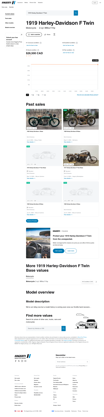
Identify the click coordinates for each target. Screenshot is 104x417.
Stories (55, 397)
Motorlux (55, 386)
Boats (16, 394)
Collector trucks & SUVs (20, 390)
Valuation (36, 380)
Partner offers (37, 382)
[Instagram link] (22, 361)
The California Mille (57, 382)
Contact (74, 388)
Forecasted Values (19, 340)
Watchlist (11, 7)
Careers (74, 384)
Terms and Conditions (60, 367)
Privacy (74, 399)
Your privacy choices (58, 411)
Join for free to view (32, 45)
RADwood (55, 388)
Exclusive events (38, 386)
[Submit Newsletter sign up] (87, 362)
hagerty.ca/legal (68, 340)
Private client (18, 397)
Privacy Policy (82, 365)
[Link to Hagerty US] (15, 411)
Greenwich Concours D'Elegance (61, 384)
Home (74, 378)
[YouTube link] (25, 361)
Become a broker (19, 403)
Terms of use (85, 411)
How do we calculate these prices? (87, 95)
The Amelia (55, 380)
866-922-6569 (37, 394)
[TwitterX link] (18, 361)
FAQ (74, 397)
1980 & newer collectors (20, 386)
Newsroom (75, 386)
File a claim (17, 380)
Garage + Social (57, 405)
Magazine (36, 384)
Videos (54, 394)
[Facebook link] (15, 361)
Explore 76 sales (32, 220)
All (54, 399)
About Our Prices (82, 337)
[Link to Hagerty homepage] (23, 356)
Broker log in (18, 405)
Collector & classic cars (20, 388)
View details (30, 142)
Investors (75, 390)
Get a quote (58, 250)
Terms (74, 401)
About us (75, 380)
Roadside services (38, 392)
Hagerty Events (57, 378)
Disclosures (74, 411)
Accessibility (67, 411)
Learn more (71, 250)
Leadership (75, 382)
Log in (95, 2)
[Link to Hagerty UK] (22, 411)
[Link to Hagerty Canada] (19, 411)
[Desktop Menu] (100, 2)
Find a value (4, 7)
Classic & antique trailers (20, 392)
